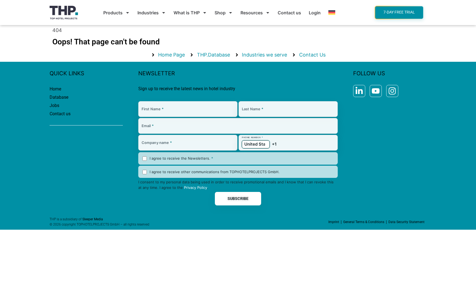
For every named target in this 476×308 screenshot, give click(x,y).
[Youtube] (376, 91)
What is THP (187, 12)
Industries (148, 12)
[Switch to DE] (331, 12)
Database (59, 97)
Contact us (289, 12)
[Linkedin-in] (359, 91)
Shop (220, 12)
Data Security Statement (406, 222)
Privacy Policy (195, 187)
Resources (251, 12)
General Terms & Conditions (363, 222)
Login (315, 12)
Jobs (54, 105)
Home (55, 89)
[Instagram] (392, 91)
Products (113, 12)
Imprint (333, 222)
